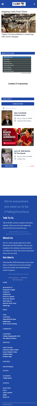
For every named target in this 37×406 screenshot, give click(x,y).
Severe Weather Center (10, 352)
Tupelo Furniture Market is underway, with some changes (17, 35)
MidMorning (6, 321)
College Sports (7, 378)
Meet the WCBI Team (9, 303)
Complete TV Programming (18, 84)
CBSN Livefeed (7, 392)
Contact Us (6, 292)
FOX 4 (5, 390)
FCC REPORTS (23, 278)
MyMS (5, 395)
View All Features (8, 366)
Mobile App (12, 274)
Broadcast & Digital (9, 290)
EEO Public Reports (18, 280)
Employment (7, 294)
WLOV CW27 (7, 388)
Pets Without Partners (9, 338)
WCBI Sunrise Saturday (10, 324)
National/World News (9, 319)
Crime (4, 315)
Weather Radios (8, 354)
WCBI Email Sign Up (22, 274)
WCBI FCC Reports (8, 296)
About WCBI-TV (7, 287)
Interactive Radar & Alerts (11, 350)
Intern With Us (7, 301)
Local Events (7, 334)
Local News (6, 317)
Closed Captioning (13, 278)
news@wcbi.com (23, 232)
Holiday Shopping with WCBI (11, 336)
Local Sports (7, 376)
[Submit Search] (34, 4)
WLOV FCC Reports (9, 299)
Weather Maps (7, 356)
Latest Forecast (8, 347)
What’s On (6, 397)
